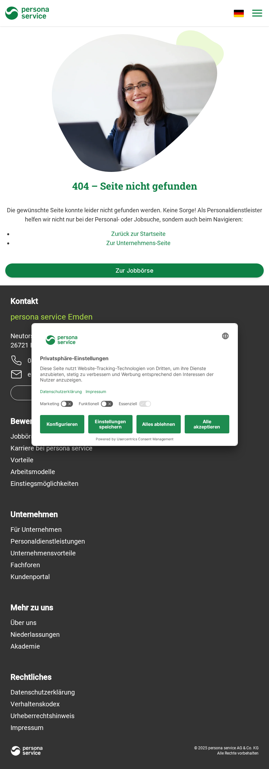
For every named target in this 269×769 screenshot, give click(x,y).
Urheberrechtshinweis (42, 716)
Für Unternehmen (36, 529)
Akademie (25, 646)
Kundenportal (30, 577)
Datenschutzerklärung (42, 692)
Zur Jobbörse (134, 270)
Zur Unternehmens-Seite (138, 242)
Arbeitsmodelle (32, 472)
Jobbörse (24, 436)
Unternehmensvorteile (43, 553)
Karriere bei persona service (51, 448)
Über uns (23, 623)
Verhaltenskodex (35, 704)
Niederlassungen (35, 634)
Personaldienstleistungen (47, 541)
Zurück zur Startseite (138, 233)
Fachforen (25, 565)
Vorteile (21, 460)
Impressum (27, 728)
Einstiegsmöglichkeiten (44, 484)
